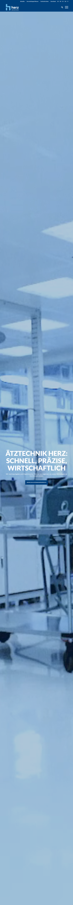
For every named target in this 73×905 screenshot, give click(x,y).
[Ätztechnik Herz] (12, 7)
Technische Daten (44, 1)
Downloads (53, 1)
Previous (4, 464)
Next (69, 464)
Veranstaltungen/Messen (32, 1)
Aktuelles (22, 1)
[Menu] (65, 7)
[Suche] (61, 7)
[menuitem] (22, 1)
